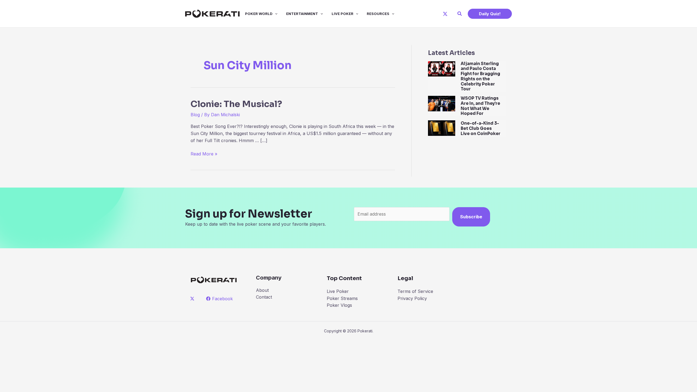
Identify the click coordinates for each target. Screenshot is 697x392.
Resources (378, 13)
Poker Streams (342, 298)
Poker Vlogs (339, 305)
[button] (459, 13)
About (262, 290)
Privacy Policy (412, 298)
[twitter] (193, 298)
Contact (264, 297)
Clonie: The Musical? (236, 104)
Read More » (204, 154)
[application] (275, 13)
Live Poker (342, 13)
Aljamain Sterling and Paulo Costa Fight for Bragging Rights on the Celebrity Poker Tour (480, 76)
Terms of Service (415, 291)
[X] (445, 13)
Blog (195, 114)
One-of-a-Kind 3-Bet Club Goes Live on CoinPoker (480, 128)
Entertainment (302, 13)
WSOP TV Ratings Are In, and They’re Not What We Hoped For (480, 106)
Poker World (259, 13)
